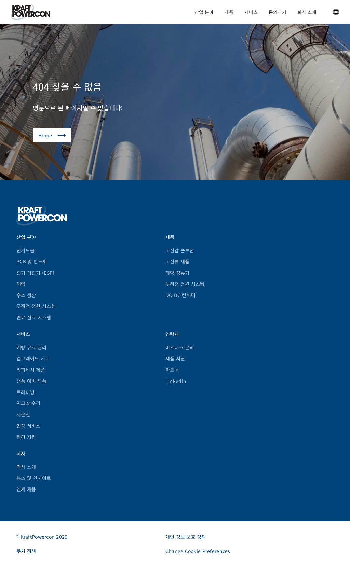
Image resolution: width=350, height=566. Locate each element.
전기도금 (25, 250)
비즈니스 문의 (179, 347)
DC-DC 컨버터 (180, 295)
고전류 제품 (177, 261)
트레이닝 (25, 392)
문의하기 (277, 12)
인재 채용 (26, 489)
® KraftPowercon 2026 (42, 536)
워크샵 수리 (28, 403)
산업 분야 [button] (204, 12)
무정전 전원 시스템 (36, 306)
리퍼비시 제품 (30, 369)
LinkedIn (175, 380)
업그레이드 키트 (33, 358)
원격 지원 (26, 436)
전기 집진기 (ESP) (35, 272)
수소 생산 (26, 295)
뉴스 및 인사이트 (33, 477)
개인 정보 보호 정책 (185, 536)
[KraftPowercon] (30, 12)
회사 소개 (307, 12)
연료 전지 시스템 (33, 317)
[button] (336, 11)
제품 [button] (229, 12)
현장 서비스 (28, 425)
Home (45, 135)
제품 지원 (175, 358)
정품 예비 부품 (31, 380)
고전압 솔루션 (179, 250)
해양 (21, 283)
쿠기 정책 (26, 551)
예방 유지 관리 (31, 347)
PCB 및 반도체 (31, 261)
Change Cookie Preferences (197, 551)
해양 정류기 (177, 272)
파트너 (172, 369)
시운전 (23, 414)
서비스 (251, 12)
